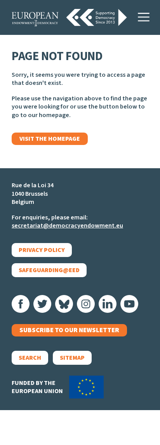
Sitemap (72, 358)
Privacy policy (42, 250)
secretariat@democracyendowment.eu (67, 225)
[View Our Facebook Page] (21, 304)
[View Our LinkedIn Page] (108, 304)
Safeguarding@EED (49, 270)
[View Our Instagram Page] (86, 304)
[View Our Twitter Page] (42, 304)
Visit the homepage (49, 139)
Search (30, 358)
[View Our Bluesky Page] (64, 304)
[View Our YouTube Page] (129, 304)
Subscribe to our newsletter (69, 330)
